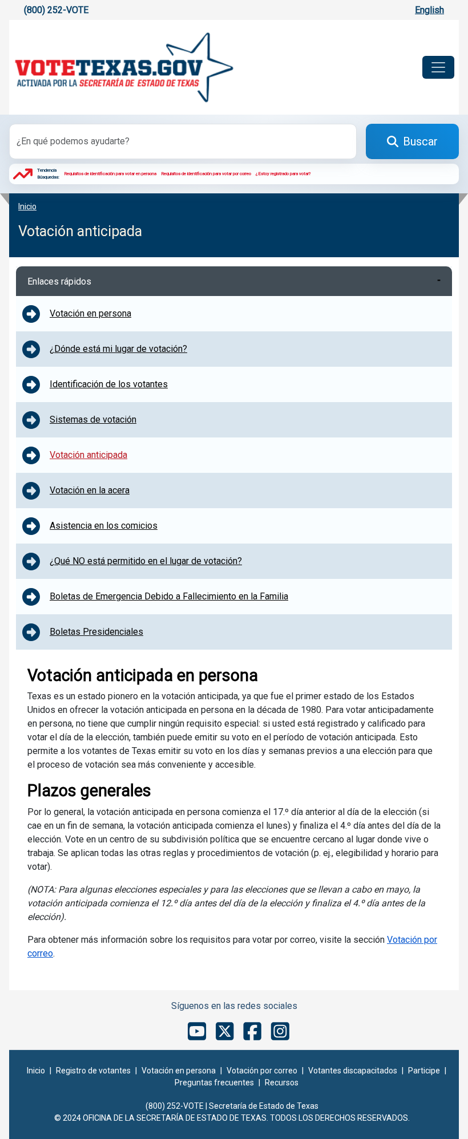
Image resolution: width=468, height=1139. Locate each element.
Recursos (281, 1082)
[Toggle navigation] (438, 67)
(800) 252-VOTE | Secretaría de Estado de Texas (232, 1105)
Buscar (420, 141)
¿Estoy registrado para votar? (283, 173)
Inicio (36, 1070)
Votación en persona (179, 1070)
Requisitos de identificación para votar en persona (110, 173)
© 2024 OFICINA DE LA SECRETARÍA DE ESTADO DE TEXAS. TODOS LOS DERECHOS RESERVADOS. (232, 1117)
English (429, 10)
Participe (424, 1070)
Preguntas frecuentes (214, 1082)
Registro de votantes (93, 1070)
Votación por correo (262, 1070)
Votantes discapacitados (352, 1070)
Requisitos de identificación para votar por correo (206, 173)
